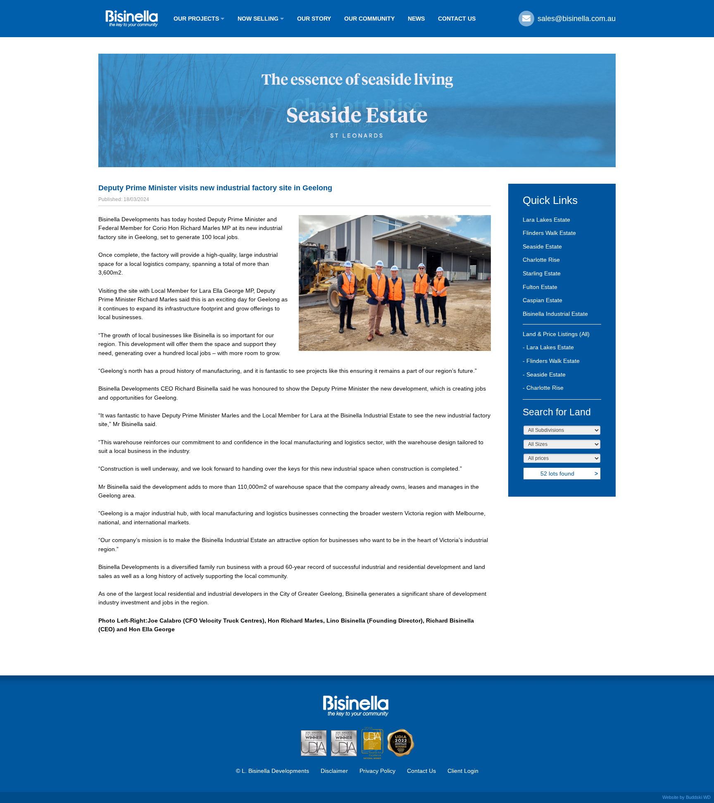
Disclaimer (334, 770)
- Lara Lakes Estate (548, 347)
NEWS (416, 18)
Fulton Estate (540, 287)
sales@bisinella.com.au (576, 18)
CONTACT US (457, 18)
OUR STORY (314, 18)
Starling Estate (542, 273)
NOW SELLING (259, 18)
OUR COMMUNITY (369, 18)
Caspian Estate (542, 300)
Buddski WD (698, 797)
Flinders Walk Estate (549, 233)
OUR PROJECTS (197, 18)
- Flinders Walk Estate (551, 361)
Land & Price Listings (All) (556, 334)
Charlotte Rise (541, 259)
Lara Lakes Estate (546, 219)
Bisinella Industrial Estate (555, 313)
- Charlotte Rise (543, 387)
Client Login (462, 770)
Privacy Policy (377, 770)
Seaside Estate (542, 246)
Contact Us (421, 770)
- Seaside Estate (544, 374)
